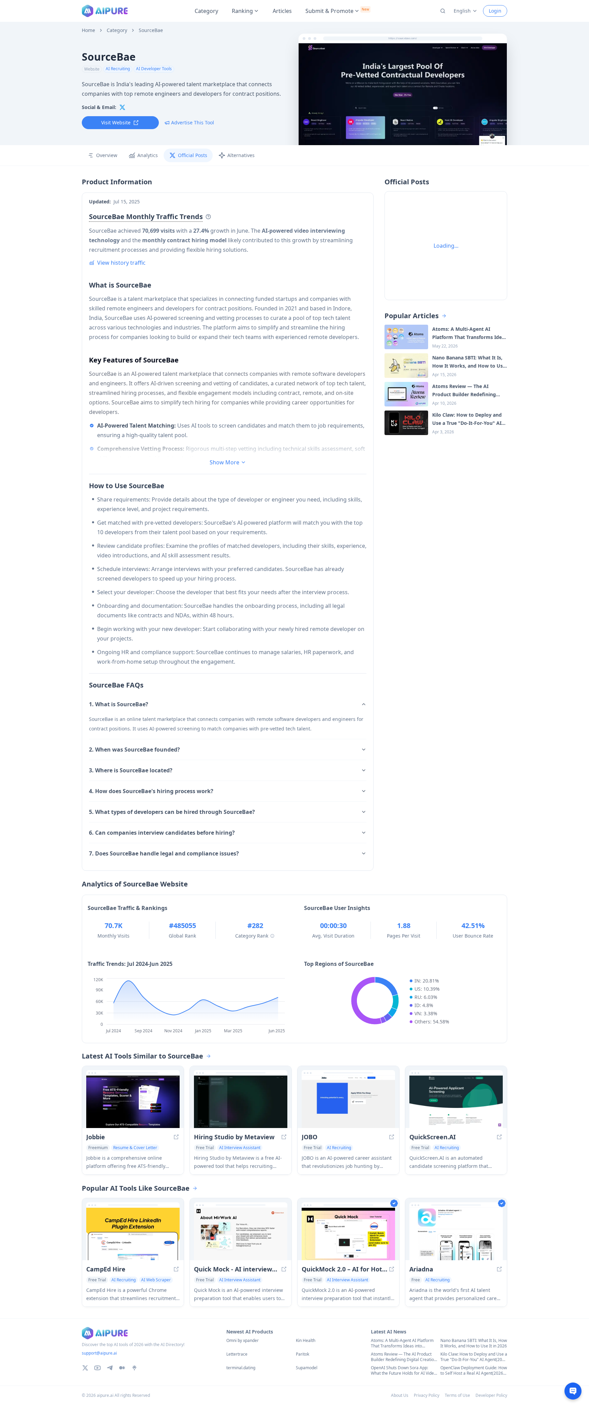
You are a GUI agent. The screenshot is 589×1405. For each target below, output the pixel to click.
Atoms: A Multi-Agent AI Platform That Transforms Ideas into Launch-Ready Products (402, 1343)
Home (88, 30)
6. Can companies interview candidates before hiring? (162, 832)
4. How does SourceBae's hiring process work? (151, 791)
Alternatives (241, 155)
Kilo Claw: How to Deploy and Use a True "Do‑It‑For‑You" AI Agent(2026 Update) (473, 1357)
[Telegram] (109, 1367)
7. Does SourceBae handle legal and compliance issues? (164, 853)
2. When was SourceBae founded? (134, 749)
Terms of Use (457, 1395)
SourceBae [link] (151, 30)
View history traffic (121, 262)
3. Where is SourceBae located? (130, 770)
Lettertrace (236, 1354)
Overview (106, 155)
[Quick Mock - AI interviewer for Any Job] (240, 1234)
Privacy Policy (426, 1395)
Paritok (302, 1354)
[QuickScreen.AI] (456, 1102)
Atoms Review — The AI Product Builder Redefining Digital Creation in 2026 (403, 1357)
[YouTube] (97, 1367)
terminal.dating (240, 1368)
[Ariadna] (456, 1234)
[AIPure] (105, 11)
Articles (282, 11)
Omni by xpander (242, 1340)
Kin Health (305, 1340)
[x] (122, 107)
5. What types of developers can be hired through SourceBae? (172, 812)
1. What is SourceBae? (118, 704)
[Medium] (122, 1367)
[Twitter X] (85, 1367)
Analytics (147, 155)
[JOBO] (348, 1102)
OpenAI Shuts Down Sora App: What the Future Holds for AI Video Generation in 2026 (403, 1370)
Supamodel (306, 1368)
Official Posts (192, 155)
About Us (399, 1395)
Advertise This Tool (192, 122)
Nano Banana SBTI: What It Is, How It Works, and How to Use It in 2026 (473, 1343)
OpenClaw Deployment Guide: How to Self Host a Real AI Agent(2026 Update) (473, 1370)
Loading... (446, 245)
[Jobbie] (133, 1102)
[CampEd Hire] (133, 1234)
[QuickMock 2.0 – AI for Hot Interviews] (348, 1234)
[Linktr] (134, 1367)
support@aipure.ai (99, 1353)
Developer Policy (491, 1395)
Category (206, 11)
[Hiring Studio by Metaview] (240, 1102)
